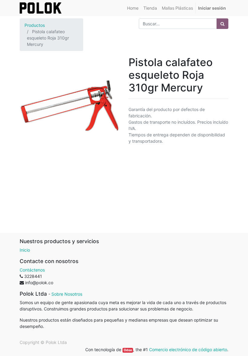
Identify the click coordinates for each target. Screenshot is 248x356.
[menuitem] (133, 8)
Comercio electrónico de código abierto (188, 349)
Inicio (25, 250)
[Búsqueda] (222, 23)
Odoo (128, 350)
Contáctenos (32, 269)
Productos (34, 25)
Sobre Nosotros (66, 294)
